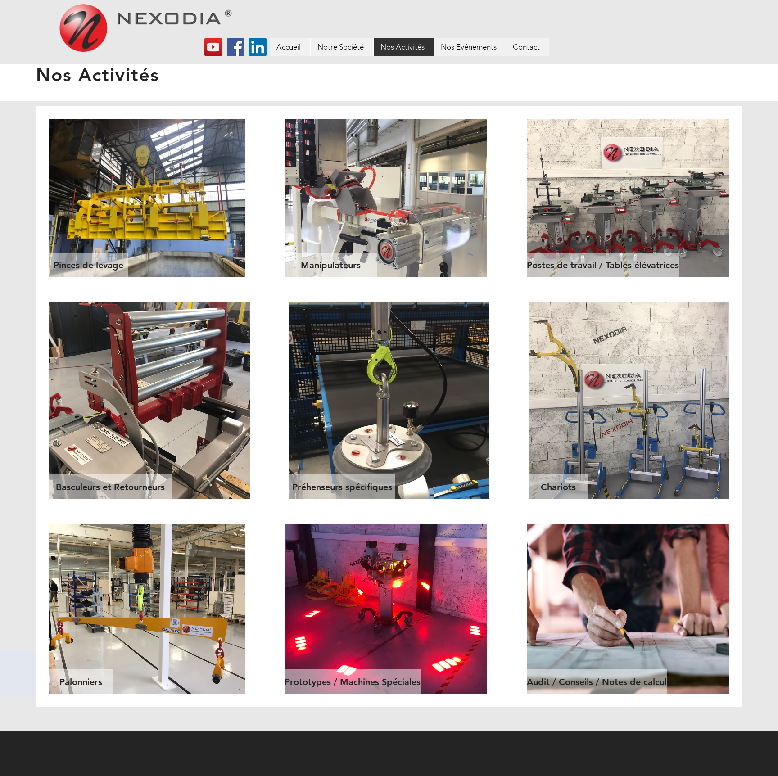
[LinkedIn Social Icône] (258, 47)
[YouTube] (213, 47)
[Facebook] (235, 47)
